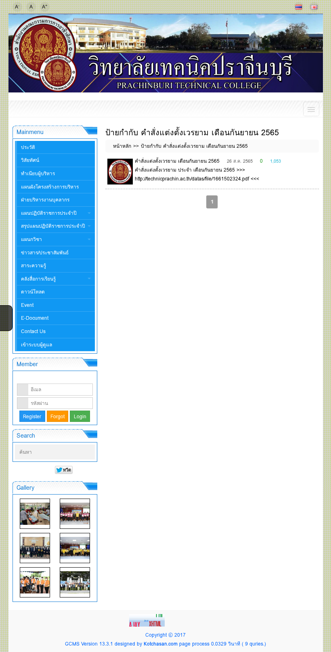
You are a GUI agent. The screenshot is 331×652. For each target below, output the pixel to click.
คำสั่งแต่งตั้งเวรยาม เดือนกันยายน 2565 (177, 161)
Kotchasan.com (161, 644)
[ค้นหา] (89, 452)
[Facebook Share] (5, 311)
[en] (314, 7)
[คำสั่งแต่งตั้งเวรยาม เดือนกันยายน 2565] (120, 171)
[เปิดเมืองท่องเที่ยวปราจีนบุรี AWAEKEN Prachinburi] (75, 582)
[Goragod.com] (147, 620)
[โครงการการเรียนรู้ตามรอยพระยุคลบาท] (75, 514)
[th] (299, 7)
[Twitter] (5, 321)
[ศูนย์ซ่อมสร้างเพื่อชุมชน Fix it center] (35, 582)
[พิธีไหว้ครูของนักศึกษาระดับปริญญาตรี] (35, 548)
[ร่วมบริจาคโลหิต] (35, 514)
